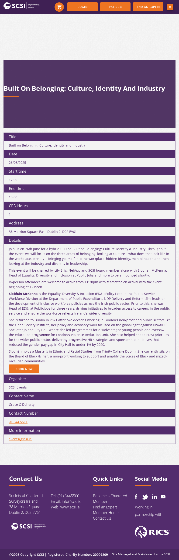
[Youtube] (163, 496)
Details (15, 240)
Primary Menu (170, 8)
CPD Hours (18, 205)
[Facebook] (136, 496)
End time (16, 188)
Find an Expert (148, 7)
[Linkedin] (154, 496)
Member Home (106, 512)
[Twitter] (144, 497)
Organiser (17, 378)
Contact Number (23, 413)
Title (12, 136)
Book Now (24, 369)
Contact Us (102, 518)
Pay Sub (115, 7)
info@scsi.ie (71, 501)
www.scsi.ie (70, 507)
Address (16, 223)
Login (83, 7)
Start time (17, 171)
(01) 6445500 (68, 495)
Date (13, 154)
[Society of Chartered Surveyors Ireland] (21, 5)
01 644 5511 (18, 422)
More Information (24, 430)
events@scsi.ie (20, 439)
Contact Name (21, 396)
